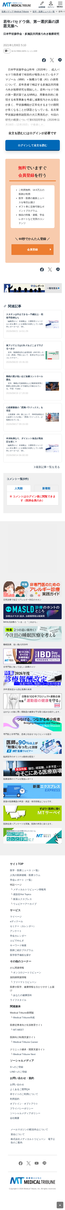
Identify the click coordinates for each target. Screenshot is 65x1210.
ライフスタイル (18, 1000)
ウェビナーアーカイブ (24, 904)
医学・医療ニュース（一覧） (25, 870)
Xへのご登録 (16, 1067)
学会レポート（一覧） (21, 880)
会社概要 (14, 1118)
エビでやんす (17, 940)
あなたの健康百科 (22, 995)
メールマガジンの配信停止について (29, 1129)
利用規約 (14, 1099)
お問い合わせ (17, 1084)
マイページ (16, 916)
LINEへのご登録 (18, 1071)
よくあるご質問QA (20, 1089)
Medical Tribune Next (24, 1054)
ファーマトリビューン (24, 982)
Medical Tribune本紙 (24, 1017)
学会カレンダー (18, 935)
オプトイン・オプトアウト (24, 1103)
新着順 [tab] (46, 488)
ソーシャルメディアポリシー (25, 1113)
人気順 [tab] (19, 488)
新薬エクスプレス (22, 899)
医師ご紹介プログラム (21, 950)
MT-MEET (18, 1029)
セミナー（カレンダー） (23, 926)
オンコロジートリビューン (27, 972)
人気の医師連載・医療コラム (25, 875)
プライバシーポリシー (21, 1108)
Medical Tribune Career (25, 1042)
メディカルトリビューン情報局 (29, 889)
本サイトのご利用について (24, 1094)
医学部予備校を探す (20, 955)
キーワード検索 (18, 945)
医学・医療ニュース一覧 (44, 11)
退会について (18, 1134)
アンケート (16, 931)
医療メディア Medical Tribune (15, 11)
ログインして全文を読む (32, 145)
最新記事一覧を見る (48, 467)
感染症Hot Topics (22, 894)
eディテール (16, 921)
